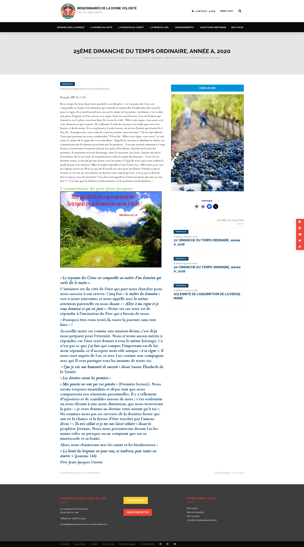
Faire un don (207, 88)
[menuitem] (71, 27)
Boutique (237, 27)
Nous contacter (138, 512)
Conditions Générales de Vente (202, 520)
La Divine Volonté (101, 27)
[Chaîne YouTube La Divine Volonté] (174, 544)
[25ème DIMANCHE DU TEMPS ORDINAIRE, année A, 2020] (207, 142)
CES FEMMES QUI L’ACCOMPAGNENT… (81, 473)
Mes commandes (195, 512)
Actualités (65, 544)
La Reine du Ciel (159, 27)
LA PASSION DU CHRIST (131, 27)
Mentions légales (127, 544)
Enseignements (184, 27)
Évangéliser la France (70, 27)
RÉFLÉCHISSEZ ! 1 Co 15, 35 (228, 473)
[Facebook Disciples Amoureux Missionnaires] (160, 544)
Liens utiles (80, 544)
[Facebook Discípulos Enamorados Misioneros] (167, 544)
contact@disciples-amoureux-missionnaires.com (84, 524)
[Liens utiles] (300, 247)
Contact (94, 544)
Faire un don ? (136, 500)
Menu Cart (226, 11)
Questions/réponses (213, 27)
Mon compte (193, 516)
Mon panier (192, 508)
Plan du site (108, 544)
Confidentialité (147, 544)
